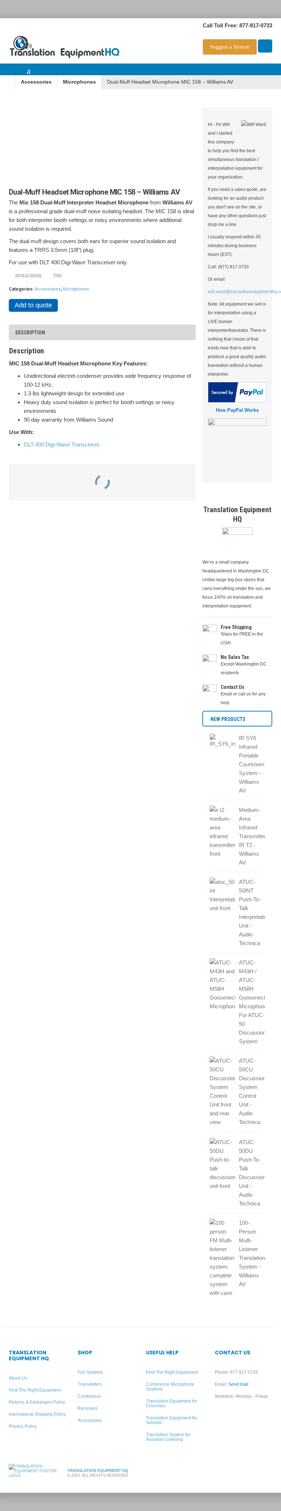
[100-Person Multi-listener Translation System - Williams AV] (222, 1259)
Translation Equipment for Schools (171, 1420)
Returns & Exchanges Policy (37, 1402)
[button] (12, 72)
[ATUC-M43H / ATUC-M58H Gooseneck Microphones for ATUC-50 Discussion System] (222, 985)
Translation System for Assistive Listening (168, 1437)
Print (57, 275)
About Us (18, 1378)
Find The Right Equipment (35, 1390)
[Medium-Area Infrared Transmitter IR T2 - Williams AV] (222, 833)
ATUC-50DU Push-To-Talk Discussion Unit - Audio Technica (252, 1173)
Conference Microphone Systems (170, 1387)
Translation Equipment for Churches (171, 1403)
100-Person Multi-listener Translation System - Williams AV (252, 1253)
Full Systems (90, 1372)
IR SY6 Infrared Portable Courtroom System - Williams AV (252, 764)
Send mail (238, 1384)
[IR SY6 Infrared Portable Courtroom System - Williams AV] (222, 749)
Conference (89, 1396)
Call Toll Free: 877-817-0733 (237, 25)
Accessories (36, 82)
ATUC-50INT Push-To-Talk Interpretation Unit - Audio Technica (252, 912)
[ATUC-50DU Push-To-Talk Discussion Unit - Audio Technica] (222, 1165)
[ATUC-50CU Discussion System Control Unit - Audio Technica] (222, 1092)
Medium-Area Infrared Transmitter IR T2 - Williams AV (252, 836)
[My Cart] (265, 46)
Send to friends (28, 275)
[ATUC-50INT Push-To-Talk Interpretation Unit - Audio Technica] (222, 896)
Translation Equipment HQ (97, 1470)
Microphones (79, 82)
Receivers (88, 1408)
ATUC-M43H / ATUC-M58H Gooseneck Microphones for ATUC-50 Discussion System (252, 1001)
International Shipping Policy (37, 1414)
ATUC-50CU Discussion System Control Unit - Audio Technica (252, 1091)
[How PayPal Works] (237, 392)
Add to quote (33, 305)
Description (30, 332)
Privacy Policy (23, 1426)
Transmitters (90, 1384)
